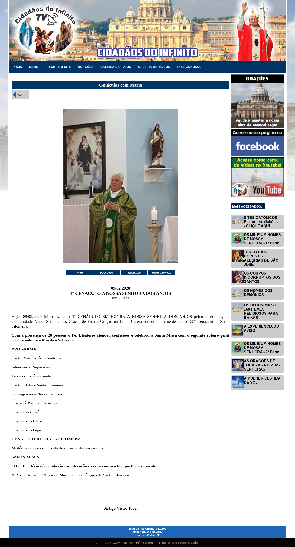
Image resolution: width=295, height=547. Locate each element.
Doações (86, 67)
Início (17, 67)
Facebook (106, 272)
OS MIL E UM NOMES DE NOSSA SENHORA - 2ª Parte (262, 348)
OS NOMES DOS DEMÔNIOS (258, 293)
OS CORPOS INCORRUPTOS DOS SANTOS (262, 277)
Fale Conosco (189, 67)
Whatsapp (134, 272)
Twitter (79, 272)
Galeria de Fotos (115, 67)
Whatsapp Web (161, 272)
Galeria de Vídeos (154, 67)
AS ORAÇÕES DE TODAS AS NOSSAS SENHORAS (262, 365)
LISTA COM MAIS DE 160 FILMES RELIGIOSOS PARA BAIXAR (262, 311)
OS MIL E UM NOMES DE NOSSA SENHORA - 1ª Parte (262, 239)
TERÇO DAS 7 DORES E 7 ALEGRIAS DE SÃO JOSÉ (261, 258)
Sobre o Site (60, 67)
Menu (33, 67)
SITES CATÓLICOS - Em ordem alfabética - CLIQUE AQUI (262, 222)
